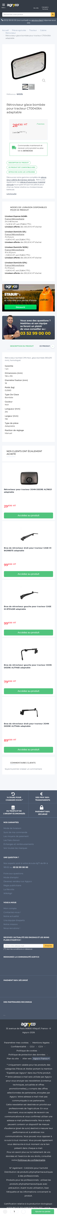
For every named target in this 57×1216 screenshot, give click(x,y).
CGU (32, 1046)
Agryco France (40, 1058)
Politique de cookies (27, 1050)
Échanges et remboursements (19, 844)
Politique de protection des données (26, 1054)
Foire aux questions (13, 873)
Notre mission (11, 924)
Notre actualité (11, 916)
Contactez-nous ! (12, 912)
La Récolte (9, 889)
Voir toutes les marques (15, 848)
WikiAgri (8, 893)
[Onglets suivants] (53, 346)
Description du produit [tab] (22, 346)
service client (37, 20)
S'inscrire (48, 946)
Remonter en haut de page (28, 783)
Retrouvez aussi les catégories (21, 172)
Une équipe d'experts (14, 920)
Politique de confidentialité (31, 1160)
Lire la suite (11, 194)
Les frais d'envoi (12, 840)
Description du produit (18, 162)
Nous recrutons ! (12, 928)
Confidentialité (18, 1046)
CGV (40, 1046)
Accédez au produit (28, 515)
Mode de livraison (12, 828)
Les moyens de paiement (16, 836)
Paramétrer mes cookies (16, 1042)
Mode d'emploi (11, 877)
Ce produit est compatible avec (21, 167)
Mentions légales (41, 1042)
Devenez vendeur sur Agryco (18, 881)
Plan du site (13, 1058)
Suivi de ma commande (15, 832)
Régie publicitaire (12, 885)
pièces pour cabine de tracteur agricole (26, 178)
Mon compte (10, 908)
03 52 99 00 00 (10, 20)
